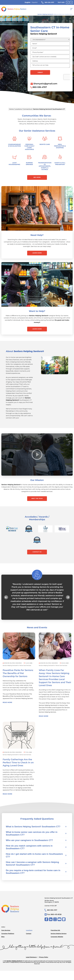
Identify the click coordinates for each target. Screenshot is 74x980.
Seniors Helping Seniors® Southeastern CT (59, 889)
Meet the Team (37, 498)
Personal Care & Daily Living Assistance (29, 147)
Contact (28, 922)
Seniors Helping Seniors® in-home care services (17, 654)
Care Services (5, 919)
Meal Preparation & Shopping (60, 146)
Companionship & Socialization (14, 145)
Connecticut (27, 109)
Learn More (37, 253)
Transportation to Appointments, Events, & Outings (44, 166)
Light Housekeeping (14, 163)
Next (68, 591)
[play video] (37, 454)
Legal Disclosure (31, 945)
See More (37, 177)
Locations (18, 109)
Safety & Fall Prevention (60, 163)
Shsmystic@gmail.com (45, 83)
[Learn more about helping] (37, 284)
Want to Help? (37, 311)
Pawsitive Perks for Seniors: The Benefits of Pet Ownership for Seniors (18, 662)
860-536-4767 (49, 2)
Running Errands (29, 163)
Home (11, 109)
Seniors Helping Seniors (24, 687)
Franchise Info (55, 919)
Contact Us (37, 552)
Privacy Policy (43, 945)
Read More (7, 691)
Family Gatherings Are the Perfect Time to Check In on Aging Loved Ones (18, 751)
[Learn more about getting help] (37, 208)
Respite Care (45, 144)
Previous (6, 591)
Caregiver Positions (7, 922)
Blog (2, 925)
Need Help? (37, 235)
